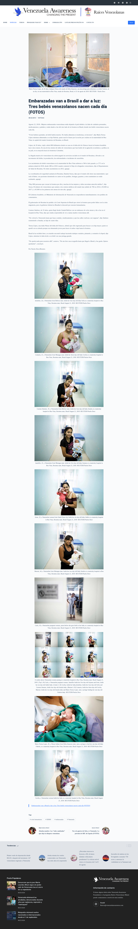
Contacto (90, 22)
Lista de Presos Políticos (74, 22)
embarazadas (59, 819)
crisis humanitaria (36, 819)
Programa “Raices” (34, 22)
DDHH (46, 22)
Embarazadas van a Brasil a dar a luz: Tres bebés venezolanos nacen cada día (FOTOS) (60, 805)
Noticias (13, 22)
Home (5, 22)
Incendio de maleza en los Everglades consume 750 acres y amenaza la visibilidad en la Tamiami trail (121, 858)
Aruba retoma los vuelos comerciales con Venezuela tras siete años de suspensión (57, 858)
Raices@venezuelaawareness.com (111, 905)
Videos (21, 22)
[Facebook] (118, 2)
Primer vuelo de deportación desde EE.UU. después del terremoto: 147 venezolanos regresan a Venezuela (19, 858)
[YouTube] (127, 2)
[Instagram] (114, 2)
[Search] (130, 2)
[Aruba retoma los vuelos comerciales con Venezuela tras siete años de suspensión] (42, 858)
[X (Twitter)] (122, 2)
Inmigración (57, 22)
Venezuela (70, 819)
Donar (131, 22)
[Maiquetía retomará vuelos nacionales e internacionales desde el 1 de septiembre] (11, 915)
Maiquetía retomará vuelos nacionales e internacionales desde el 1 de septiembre (29, 914)
